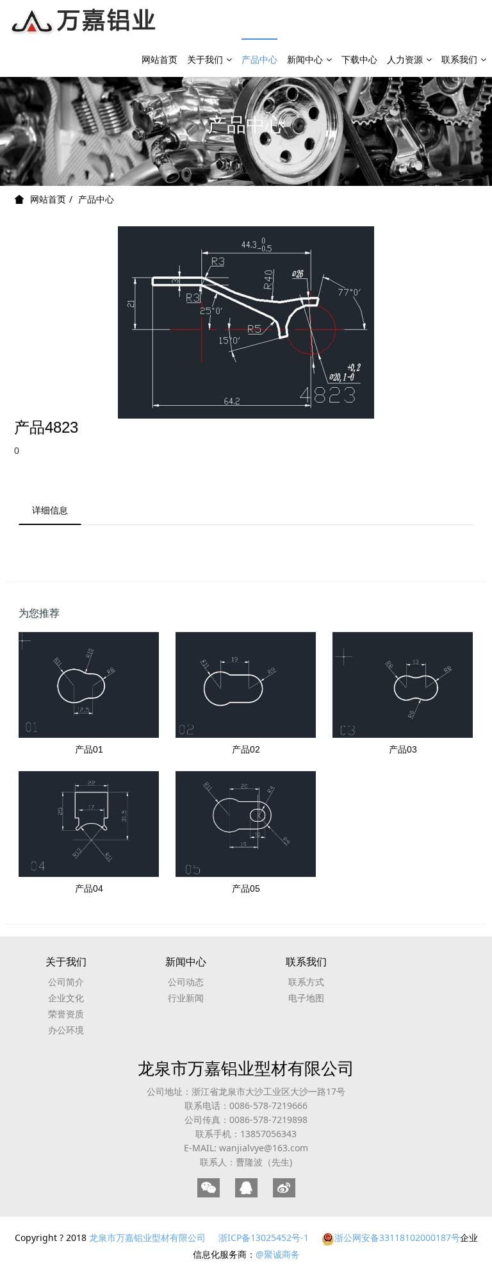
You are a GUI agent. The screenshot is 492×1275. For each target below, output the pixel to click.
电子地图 (306, 998)
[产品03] (402, 684)
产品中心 (259, 59)
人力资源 (405, 59)
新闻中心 (305, 59)
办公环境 (66, 1030)
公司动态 (186, 982)
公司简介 (66, 982)
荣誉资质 (66, 1014)
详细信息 (50, 510)
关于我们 (205, 59)
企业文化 (66, 998)
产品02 (246, 749)
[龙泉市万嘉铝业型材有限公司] (84, 19)
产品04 (89, 888)
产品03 (403, 749)
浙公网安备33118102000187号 (397, 1237)
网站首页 (159, 59)
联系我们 (459, 59)
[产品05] (246, 823)
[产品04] (89, 823)
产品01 (89, 749)
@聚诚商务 (278, 1254)
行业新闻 (186, 998)
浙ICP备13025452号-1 (263, 1237)
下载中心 (359, 59)
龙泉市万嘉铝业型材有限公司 (246, 1067)
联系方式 (306, 982)
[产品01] (89, 684)
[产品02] (246, 684)
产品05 (246, 888)
